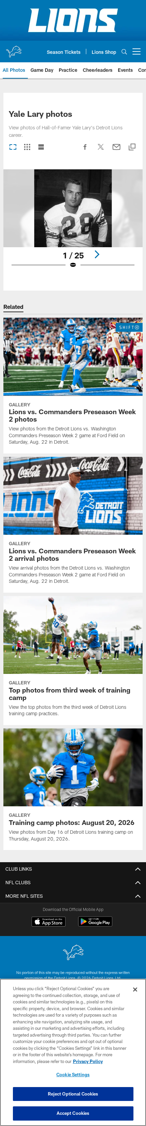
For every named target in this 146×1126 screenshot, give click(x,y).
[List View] (41, 147)
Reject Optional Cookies (73, 1094)
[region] (73, 1052)
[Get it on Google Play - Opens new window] (95, 925)
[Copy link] (132, 147)
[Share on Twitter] (101, 150)
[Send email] (116, 150)
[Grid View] (27, 147)
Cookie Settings (73, 1074)
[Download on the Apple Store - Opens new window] (48, 922)
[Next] (97, 254)
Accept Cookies (73, 1113)
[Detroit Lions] (73, 953)
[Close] (135, 989)
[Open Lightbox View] (73, 223)
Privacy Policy (88, 1061)
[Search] (124, 51)
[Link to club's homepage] (13, 48)
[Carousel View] (13, 147)
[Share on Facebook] (85, 150)
